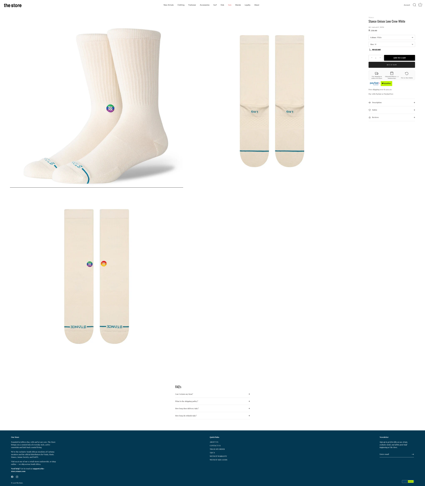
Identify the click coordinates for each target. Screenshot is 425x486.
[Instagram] (17, 476)
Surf (215, 5)
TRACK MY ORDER (217, 449)
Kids (222, 5)
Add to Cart (399, 58)
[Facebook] (12, 476)
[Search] (414, 5)
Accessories (204, 5)
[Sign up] (413, 454)
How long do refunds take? (186, 415)
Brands (238, 5)
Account (407, 5)
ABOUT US (214, 442)
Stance (371, 17)
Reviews (375, 117)
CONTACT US (215, 445)
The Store (19, 483)
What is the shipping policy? (186, 401)
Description (377, 102)
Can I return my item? (184, 394)
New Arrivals (169, 5)
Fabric (374, 110)
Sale (229, 5)
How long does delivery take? (187, 408)
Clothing (181, 5)
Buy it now (392, 65)
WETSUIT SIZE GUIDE (218, 460)
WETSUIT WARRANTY (218, 456)
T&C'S (212, 452)
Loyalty (247, 5)
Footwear (192, 5)
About (256, 5)
